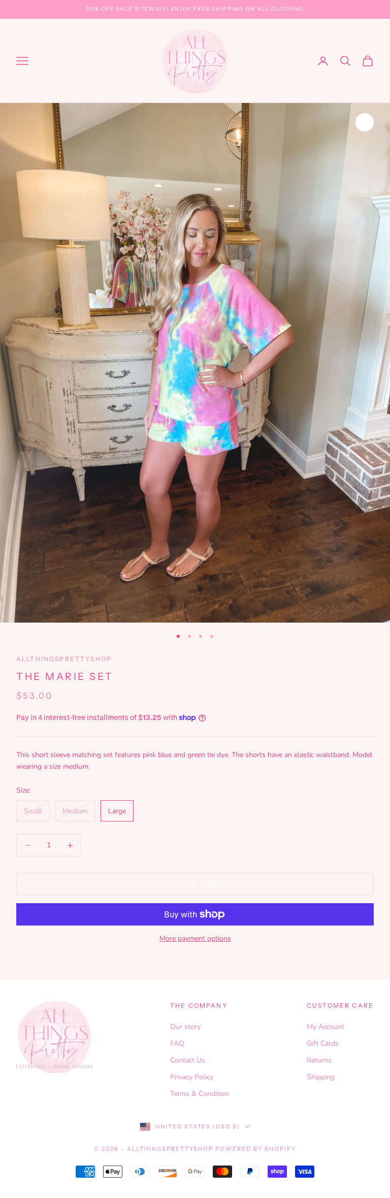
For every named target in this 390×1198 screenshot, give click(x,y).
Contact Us (187, 1060)
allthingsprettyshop (64, 659)
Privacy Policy (191, 1077)
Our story (185, 1027)
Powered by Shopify (255, 1148)
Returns (319, 1060)
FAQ (177, 1043)
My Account (325, 1027)
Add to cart (195, 883)
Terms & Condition (199, 1094)
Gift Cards (323, 1043)
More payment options (195, 938)
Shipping (321, 1077)
